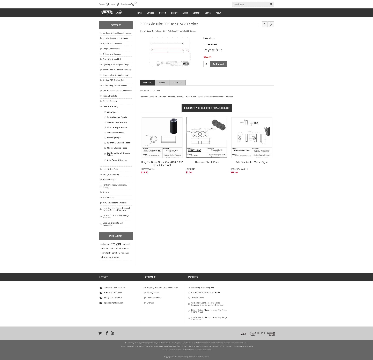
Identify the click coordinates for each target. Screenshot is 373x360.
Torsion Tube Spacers (117, 122)
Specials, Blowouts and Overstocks (113, 224)
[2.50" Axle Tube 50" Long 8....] (265, 24)
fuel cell (126, 244)
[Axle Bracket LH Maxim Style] (251, 137)
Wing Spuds (112, 112)
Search (271, 4)
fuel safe (104, 248)
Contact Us (177, 82)
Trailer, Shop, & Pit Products (115, 85)
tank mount (114, 257)
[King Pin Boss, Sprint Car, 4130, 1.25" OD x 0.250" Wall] (162, 137)
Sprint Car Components (112, 43)
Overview (147, 82)
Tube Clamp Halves (115, 133)
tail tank (104, 257)
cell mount (105, 244)
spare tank (105, 253)
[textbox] (250, 4)
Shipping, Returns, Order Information (162, 287)
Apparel (106, 192)
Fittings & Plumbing (111, 174)
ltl (120, 248)
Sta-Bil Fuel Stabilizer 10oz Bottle (205, 293)
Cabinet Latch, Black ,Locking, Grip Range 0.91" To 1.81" (209, 318)
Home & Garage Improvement (115, 38)
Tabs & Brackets (110, 96)
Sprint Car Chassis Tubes (118, 143)
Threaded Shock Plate (207, 162)
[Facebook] (106, 333)
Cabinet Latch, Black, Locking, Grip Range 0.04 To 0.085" (209, 311)
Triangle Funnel (197, 298)
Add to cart (218, 64)
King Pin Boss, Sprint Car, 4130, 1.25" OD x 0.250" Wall (162, 163)
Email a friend (209, 38)
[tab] (147, 82)
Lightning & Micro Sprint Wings (116, 64)
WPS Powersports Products (114, 203)
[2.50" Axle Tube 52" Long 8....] (271, 24)
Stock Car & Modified (112, 59)
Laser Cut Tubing (110, 106)
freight (116, 244)
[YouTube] (112, 333)
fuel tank (114, 248)
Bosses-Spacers (110, 101)
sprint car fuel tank (120, 253)
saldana (125, 248)
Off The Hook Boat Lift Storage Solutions (116, 216)
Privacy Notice (153, 293)
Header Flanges (109, 180)
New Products (109, 197)
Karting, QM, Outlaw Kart (113, 80)
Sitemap (150, 303)
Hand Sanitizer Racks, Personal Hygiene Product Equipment (116, 209)
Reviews (162, 82)
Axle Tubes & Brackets (117, 160)
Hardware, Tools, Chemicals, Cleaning (115, 186)
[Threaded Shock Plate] (207, 137)
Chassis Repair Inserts (117, 127)
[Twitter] (100, 333)
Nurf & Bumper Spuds (117, 117)
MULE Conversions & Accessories (117, 91)
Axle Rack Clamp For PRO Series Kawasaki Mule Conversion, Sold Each (207, 304)
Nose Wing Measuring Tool (202, 287)
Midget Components (111, 49)
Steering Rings (113, 138)
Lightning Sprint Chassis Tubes (118, 154)
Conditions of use (154, 298)
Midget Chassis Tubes (117, 148)
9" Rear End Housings (112, 54)
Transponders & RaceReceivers (116, 75)
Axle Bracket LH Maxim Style (251, 162)
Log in (113, 4)
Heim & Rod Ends (110, 169)
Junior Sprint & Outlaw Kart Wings (117, 70)
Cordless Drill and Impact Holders (117, 33)
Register (102, 4)
